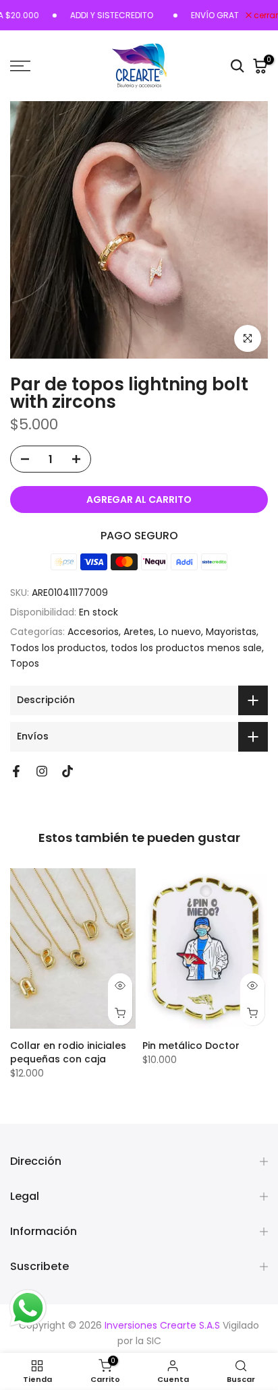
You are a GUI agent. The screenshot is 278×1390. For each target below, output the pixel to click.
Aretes (138, 631)
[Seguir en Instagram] (42, 771)
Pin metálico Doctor (191, 1045)
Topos (24, 663)
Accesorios (93, 631)
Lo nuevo (180, 631)
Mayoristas (231, 631)
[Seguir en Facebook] (16, 771)
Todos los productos (58, 648)
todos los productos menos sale (186, 648)
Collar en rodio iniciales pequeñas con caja (68, 1052)
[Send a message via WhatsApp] (28, 1308)
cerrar (265, 15)
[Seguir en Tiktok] (67, 771)
